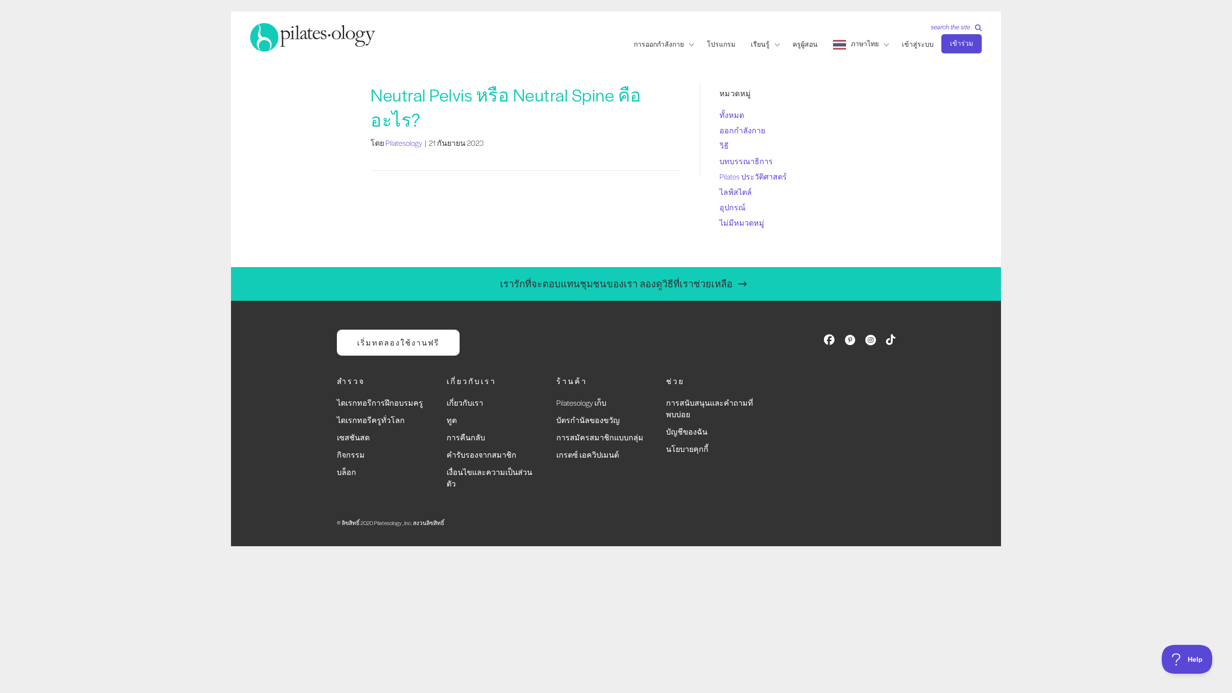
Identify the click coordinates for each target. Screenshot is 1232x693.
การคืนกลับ (466, 437)
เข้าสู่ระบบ (918, 44)
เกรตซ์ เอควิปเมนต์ (587, 454)
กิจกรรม (351, 454)
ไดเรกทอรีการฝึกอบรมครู (380, 403)
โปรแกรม (721, 44)
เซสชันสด (353, 437)
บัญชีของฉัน (686, 431)
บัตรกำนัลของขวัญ (588, 420)
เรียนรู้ (760, 44)
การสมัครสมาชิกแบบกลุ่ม (599, 437)
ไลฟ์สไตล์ (735, 192)
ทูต (452, 420)
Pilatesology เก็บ (581, 403)
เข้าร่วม (961, 43)
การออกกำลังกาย (659, 44)
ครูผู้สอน (805, 44)
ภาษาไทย (865, 44)
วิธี (724, 146)
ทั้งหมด (731, 115)
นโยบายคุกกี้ (687, 449)
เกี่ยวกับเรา (465, 403)
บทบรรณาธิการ (746, 161)
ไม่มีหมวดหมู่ (741, 223)
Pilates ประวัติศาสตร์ (753, 176)
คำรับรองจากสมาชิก (481, 454)
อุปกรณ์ (732, 207)
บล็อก (346, 472)
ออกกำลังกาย (742, 130)
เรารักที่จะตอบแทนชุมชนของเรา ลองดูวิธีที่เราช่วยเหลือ (616, 283)
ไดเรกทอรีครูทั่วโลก (371, 420)
